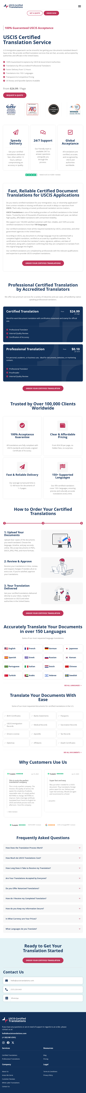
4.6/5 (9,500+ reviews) (34, 825)
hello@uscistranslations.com (22, 980)
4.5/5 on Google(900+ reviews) (66, 825)
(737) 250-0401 (16, 989)
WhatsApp (15, 998)
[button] (79, 6)
